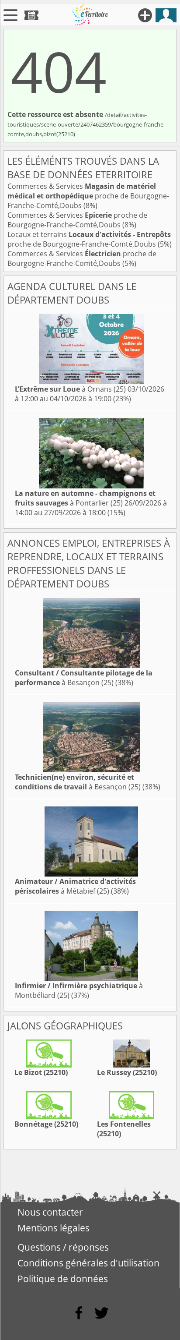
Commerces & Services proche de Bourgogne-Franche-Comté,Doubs (88, 195)
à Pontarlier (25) (85, 498)
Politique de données (62, 1279)
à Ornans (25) (70, 389)
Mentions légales (53, 1228)
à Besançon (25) (83, 677)
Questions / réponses (63, 1247)
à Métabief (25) (75, 886)
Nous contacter (50, 1212)
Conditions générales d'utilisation (88, 1263)
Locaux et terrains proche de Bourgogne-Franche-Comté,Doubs (89, 239)
